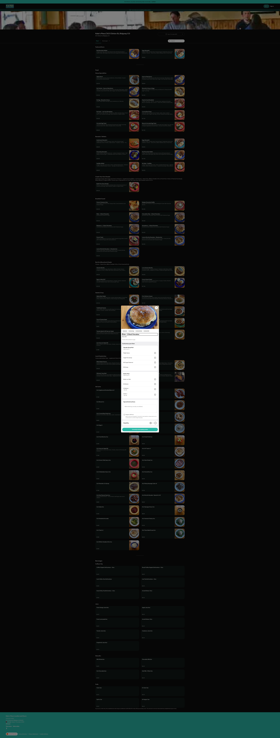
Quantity (126, 423)
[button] (140, 317)
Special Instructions (129, 402)
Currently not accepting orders (140, 429)
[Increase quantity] (155, 423)
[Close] (156, 307)
